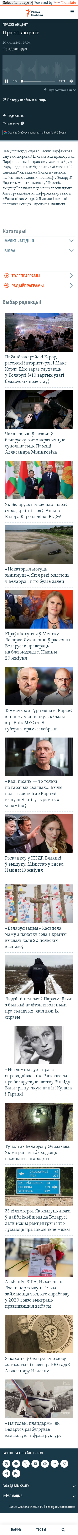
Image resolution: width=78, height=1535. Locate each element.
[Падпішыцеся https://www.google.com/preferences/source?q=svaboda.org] (6, 1464)
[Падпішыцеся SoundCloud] (54, 1464)
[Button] (13, 117)
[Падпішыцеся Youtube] (35, 1464)
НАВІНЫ (16, 1529)
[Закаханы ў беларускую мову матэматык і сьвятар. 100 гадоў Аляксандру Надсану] (39, 1334)
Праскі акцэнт (15, 25)
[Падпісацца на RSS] (16, 1473)
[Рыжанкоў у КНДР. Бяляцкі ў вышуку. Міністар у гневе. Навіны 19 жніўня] (39, 833)
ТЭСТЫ (41, 1529)
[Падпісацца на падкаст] (45, 1464)
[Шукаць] (63, 1530)
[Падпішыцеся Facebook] (16, 1464)
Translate (68, 3)
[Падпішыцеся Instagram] (64, 1464)
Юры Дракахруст (14, 49)
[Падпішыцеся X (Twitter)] (26, 1464)
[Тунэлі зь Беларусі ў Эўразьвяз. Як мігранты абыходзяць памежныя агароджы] (39, 1122)
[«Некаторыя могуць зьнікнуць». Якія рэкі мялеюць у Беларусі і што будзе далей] (39, 544)
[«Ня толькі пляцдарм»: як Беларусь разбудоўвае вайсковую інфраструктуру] (39, 1398)
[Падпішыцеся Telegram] (6, 1473)
